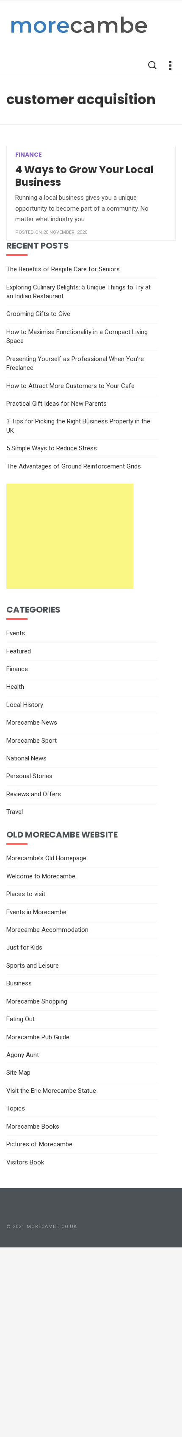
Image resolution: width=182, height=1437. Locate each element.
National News (26, 758)
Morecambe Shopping (36, 1001)
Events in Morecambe (36, 912)
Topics (15, 1108)
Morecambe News (31, 722)
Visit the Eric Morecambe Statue (51, 1090)
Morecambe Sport (31, 740)
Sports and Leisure (32, 965)
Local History (24, 705)
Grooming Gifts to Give (38, 314)
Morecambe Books (32, 1126)
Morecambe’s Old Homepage (46, 858)
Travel (14, 812)
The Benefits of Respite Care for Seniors (63, 269)
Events (15, 633)
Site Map (18, 1072)
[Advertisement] (69, 536)
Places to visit (25, 894)
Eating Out (20, 1019)
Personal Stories (29, 776)
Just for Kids (24, 947)
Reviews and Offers (33, 794)
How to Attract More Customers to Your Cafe (70, 386)
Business (19, 983)
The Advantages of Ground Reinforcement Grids (73, 466)
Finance (28, 154)
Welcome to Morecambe (40, 876)
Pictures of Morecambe (39, 1144)
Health (15, 686)
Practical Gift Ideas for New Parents (56, 403)
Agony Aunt (22, 1055)
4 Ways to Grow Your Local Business (84, 176)
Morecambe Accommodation (47, 930)
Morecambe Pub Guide (37, 1037)
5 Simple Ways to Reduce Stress (51, 448)
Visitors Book (25, 1162)
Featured (18, 651)
